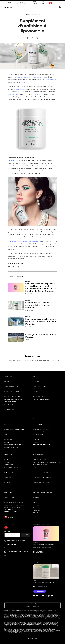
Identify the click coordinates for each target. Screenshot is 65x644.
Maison (6, 381)
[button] (7, 3)
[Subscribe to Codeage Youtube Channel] (6, 528)
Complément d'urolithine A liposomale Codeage (24, 241)
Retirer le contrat (11, 511)
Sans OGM (7, 477)
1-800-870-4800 (12, 544)
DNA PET (7, 442)
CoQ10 (23, 82)
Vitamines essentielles (12, 386)
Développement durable (41, 444)
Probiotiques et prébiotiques (14, 391)
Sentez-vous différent (41, 429)
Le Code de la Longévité (41, 472)
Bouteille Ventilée (10, 480)
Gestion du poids (10, 401)
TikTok (35, 502)
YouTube (36, 497)
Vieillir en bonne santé (12, 396)
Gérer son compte (39, 386)
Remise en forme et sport (13, 399)
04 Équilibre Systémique (41, 482)
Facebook (36, 505)
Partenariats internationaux (14, 444)
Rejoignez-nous (36, 2)
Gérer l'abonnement (40, 389)
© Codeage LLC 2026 (32, 638)
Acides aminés (9, 409)
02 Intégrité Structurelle (42, 477)
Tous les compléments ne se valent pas (46, 462)
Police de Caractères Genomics (44, 485)
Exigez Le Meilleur (39, 459)
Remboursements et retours (14, 429)
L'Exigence (36, 467)
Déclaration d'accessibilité (14, 505)
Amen (6, 434)
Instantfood (8, 439)
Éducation (7, 459)
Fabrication (37, 442)
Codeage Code (38, 434)
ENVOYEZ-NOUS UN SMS (14, 547)
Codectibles (8, 464)
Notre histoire (38, 424)
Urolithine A (36, 94)
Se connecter (44, 2)
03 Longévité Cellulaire (41, 480)
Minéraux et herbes (11, 394)
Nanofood (8, 437)
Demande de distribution (12, 447)
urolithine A (14, 160)
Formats (7, 482)
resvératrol (50, 79)
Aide (5, 424)
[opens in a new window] (60, 7)
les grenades (12, 94)
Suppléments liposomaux (12, 389)
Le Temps (36, 439)
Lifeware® (36, 437)
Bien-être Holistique (40, 464)
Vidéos (6, 462)
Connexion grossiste (40, 396)
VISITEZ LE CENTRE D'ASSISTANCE (17, 555)
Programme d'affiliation (41, 399)
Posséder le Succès (11, 467)
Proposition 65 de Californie (14, 502)
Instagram (36, 500)
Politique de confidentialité (14, 500)
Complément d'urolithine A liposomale (28, 77)
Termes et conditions (11, 497)
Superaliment (9, 404)
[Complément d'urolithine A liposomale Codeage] (32, 130)
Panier (35, 391)
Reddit (35, 512)
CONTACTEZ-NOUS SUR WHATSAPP (17, 551)
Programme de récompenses (43, 394)
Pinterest (36, 510)
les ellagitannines (19, 89)
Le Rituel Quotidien (11, 472)
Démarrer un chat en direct (16, 540)
